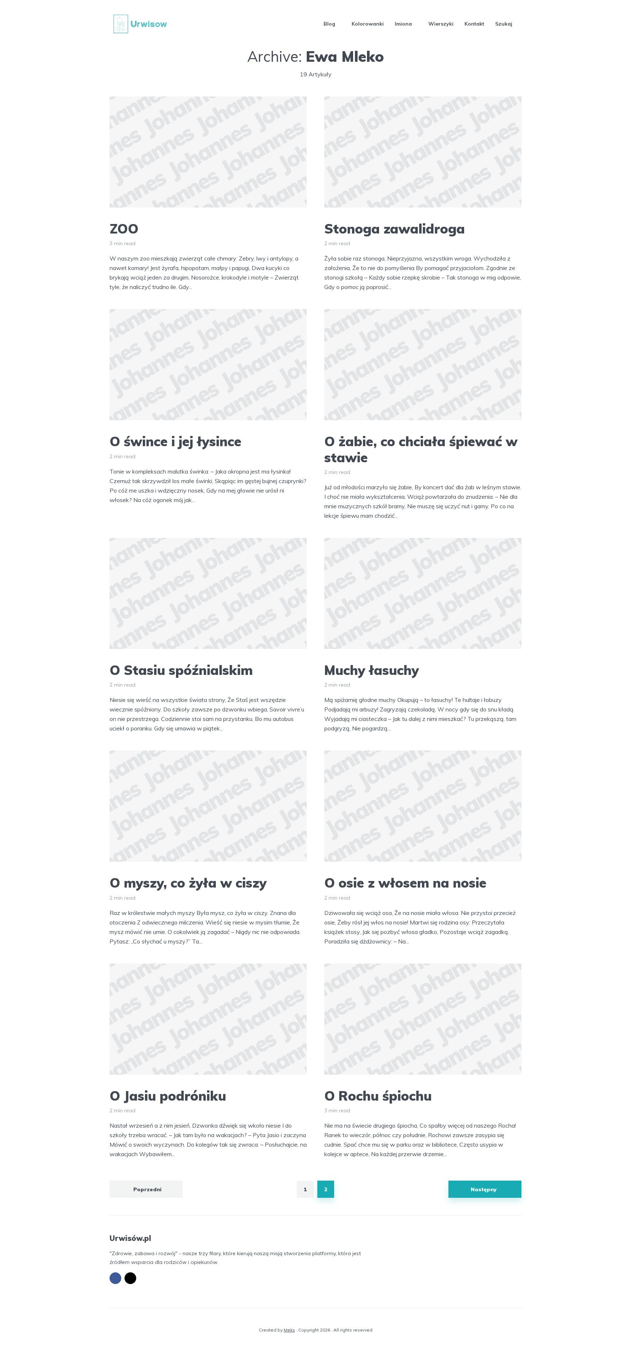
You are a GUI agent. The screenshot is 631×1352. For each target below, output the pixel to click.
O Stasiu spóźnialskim (181, 670)
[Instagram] (130, 1278)
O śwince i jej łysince (175, 441)
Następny (484, 1189)
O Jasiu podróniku (168, 1096)
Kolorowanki (368, 23)
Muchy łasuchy (371, 670)
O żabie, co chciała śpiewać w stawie (420, 449)
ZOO (124, 228)
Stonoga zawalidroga (394, 228)
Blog (329, 23)
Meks (289, 1330)
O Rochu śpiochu (378, 1096)
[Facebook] (115, 1278)
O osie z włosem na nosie (405, 882)
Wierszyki (441, 23)
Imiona (403, 23)
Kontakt (474, 23)
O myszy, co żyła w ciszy (188, 882)
